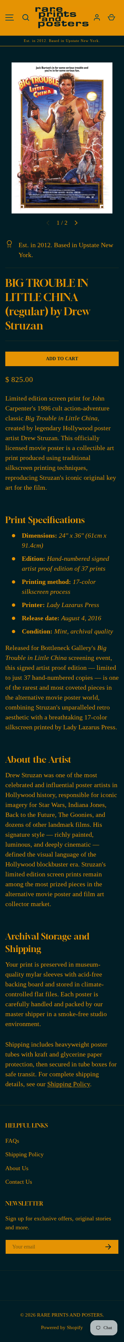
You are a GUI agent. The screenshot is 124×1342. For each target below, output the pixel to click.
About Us (16, 1168)
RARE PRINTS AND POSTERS (70, 1315)
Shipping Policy (68, 1084)
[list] (62, 137)
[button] (26, 17)
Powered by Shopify (62, 1327)
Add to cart (62, 358)
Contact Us (18, 1181)
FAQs (12, 1140)
